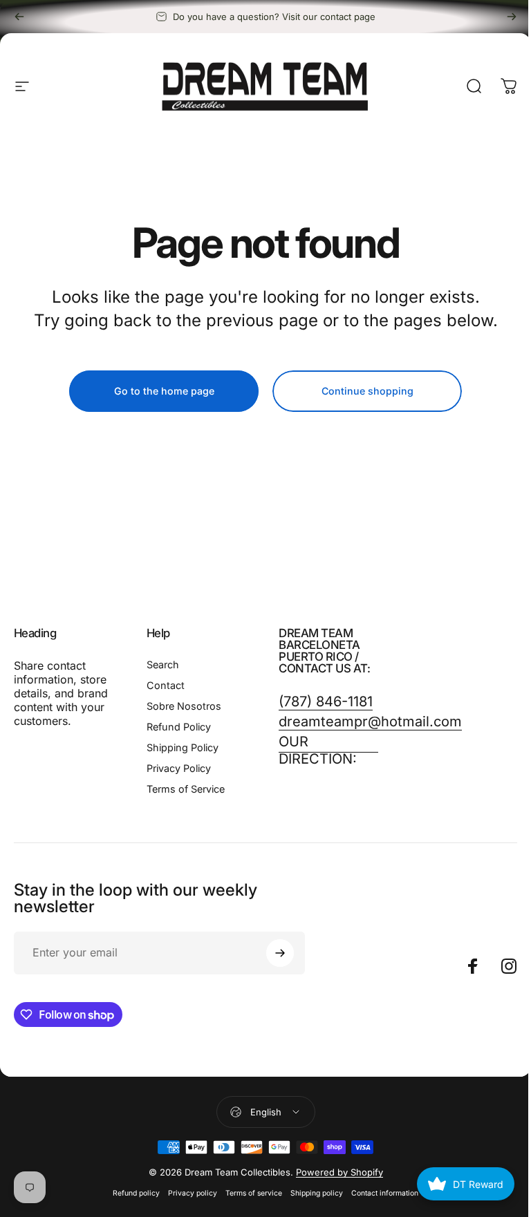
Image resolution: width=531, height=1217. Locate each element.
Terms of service (253, 1193)
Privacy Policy (179, 768)
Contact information (384, 1193)
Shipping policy (316, 1193)
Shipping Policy (182, 747)
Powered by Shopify (339, 1172)
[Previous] (19, 16)
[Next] (511, 16)
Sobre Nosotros (184, 706)
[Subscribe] (280, 953)
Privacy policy (192, 1193)
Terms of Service (186, 789)
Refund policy (136, 1193)
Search (163, 664)
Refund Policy (179, 727)
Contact (166, 685)
